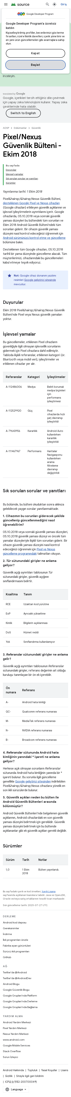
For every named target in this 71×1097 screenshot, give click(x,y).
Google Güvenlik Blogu (16, 989)
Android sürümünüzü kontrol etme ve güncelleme (34, 238)
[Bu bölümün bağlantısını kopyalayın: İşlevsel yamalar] (39, 334)
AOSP (6, 127)
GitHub (7, 957)
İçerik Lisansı (49, 891)
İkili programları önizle (15, 939)
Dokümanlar (20, 127)
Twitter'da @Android (15, 972)
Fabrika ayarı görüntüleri (17, 945)
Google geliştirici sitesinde (40, 280)
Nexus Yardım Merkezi (16, 1034)
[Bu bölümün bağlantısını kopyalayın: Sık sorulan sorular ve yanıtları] (6, 497)
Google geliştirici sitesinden (33, 781)
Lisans (64, 1070)
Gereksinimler (11, 928)
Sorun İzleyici (10, 1057)
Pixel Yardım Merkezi (15, 1028)
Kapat (35, 53)
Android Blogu (11, 984)
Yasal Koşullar (49, 1070)
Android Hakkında (13, 1070)
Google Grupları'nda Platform (20, 995)
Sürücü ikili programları (16, 951)
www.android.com (14, 1039)
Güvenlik (36, 127)
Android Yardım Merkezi (17, 1022)
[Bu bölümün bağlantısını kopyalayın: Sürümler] (25, 846)
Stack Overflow (12, 1051)
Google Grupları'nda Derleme (20, 1001)
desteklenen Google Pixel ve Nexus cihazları (31, 203)
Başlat (35, 65)
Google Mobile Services (16, 1045)
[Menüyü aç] (5, 4)
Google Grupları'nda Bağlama (20, 1007)
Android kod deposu (14, 922)
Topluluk (32, 1070)
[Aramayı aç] (47, 4)
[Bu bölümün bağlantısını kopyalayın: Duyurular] (27, 303)
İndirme (7, 934)
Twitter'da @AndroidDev (17, 978)
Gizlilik (9, 1076)
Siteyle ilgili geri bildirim (30, 1076)
